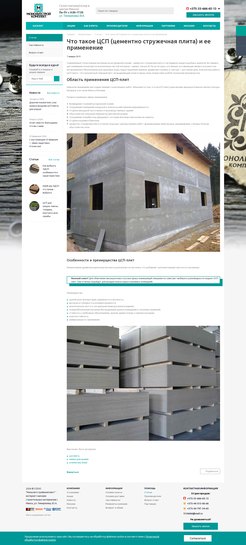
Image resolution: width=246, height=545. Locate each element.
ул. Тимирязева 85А (71, 15)
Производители (117, 26)
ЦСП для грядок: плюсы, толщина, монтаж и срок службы (50, 209)
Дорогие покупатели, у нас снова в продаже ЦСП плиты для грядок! (44, 105)
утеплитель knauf (78, 462)
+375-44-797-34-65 (198, 508)
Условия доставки (115, 496)
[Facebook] (42, 521)
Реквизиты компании (116, 504)
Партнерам (168, 26)
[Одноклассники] (35, 521)
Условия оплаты (114, 492)
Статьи (148, 492)
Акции (71, 26)
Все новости (53, 93)
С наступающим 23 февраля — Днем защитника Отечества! (43, 142)
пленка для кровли (79, 459)
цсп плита (74, 456)
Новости (71, 500)
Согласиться (198, 538)
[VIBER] (76, 521)
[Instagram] (56, 521)
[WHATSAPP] (83, 521)
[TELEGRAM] (69, 521)
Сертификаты (113, 500)
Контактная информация (200, 488)
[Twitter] (49, 521)
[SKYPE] (90, 521)
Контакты (209, 26)
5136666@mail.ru (193, 513)
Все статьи (54, 159)
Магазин (189, 26)
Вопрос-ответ (151, 500)
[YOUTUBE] (62, 521)
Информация (144, 26)
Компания (73, 488)
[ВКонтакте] (28, 521)
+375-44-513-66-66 (198, 503)
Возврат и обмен (114, 508)
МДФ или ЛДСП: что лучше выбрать (51, 189)
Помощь (149, 488)
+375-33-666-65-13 (203, 8)
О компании (73, 492)
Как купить (91, 26)
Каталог (38, 26)
